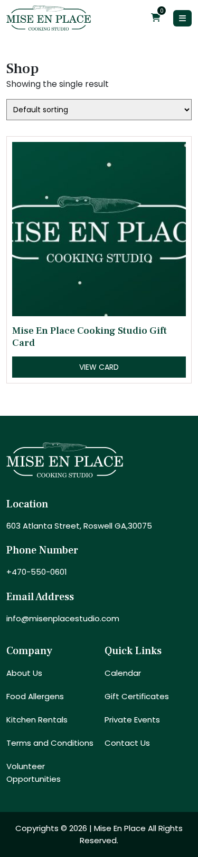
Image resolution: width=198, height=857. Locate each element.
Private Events (132, 719)
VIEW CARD (99, 367)
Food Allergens (35, 696)
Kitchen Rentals (37, 719)
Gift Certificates (137, 696)
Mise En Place (120, 828)
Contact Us (127, 742)
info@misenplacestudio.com (62, 618)
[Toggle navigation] (182, 18)
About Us (24, 673)
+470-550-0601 (36, 571)
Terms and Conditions (49, 742)
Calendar (123, 673)
